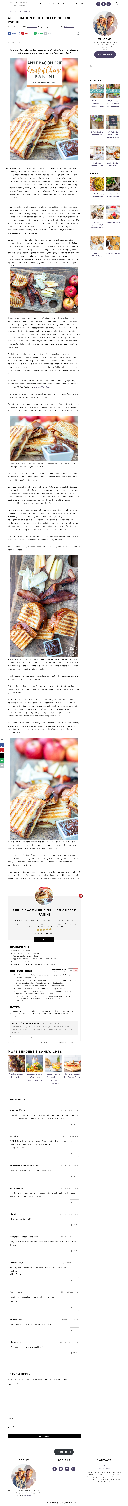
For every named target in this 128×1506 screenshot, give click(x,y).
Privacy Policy (104, 1469)
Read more (27, 1495)
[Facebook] (98, 4)
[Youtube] (103, 4)
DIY (70, 3)
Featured (80, 3)
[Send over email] (2, 760)
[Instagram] (73, 1469)
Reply (74, 1124)
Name (11, 1418)
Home (42, 3)
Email (11, 1427)
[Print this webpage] (2, 765)
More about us (104, 55)
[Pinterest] (108, 4)
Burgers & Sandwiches (22, 11)
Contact (104, 1466)
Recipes (61, 3)
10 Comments (69, 27)
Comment (13, 1384)
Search (92, 66)
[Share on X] (2, 755)
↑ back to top (64, 1452)
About (51, 3)
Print (44, 940)
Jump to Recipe (17, 42)
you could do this (41, 387)
